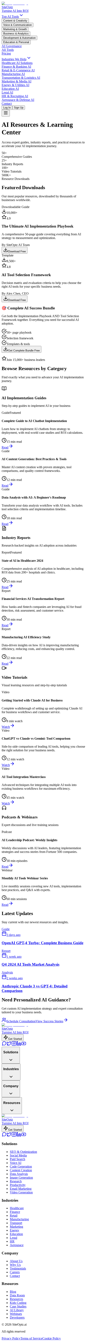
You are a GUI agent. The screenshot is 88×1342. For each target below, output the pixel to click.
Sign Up (18, 107)
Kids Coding (18, 1302)
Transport (16, 1223)
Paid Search (17, 1159)
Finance (15, 1212)
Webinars (16, 1314)
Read (5, 447)
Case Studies (18, 1306)
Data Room (17, 1295)
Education (16, 1234)
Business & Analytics (16, 33)
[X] (9, 1045)
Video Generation (21, 1192)
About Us (16, 1261)
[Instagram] (13, 1045)
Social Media (18, 1155)
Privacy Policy (11, 1338)
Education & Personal (16, 42)
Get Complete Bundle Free (24, 350)
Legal (13, 1237)
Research (16, 1181)
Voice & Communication (17, 24)
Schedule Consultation (21, 1021)
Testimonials (18, 1268)
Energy (14, 1230)
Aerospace (17, 1245)
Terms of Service (31, 1338)
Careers (15, 1272)
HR (12, 1241)
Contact (15, 1276)
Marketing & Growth (15, 29)
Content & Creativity (15, 20)
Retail (13, 1215)
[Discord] (4, 1045)
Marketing (16, 1226)
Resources (16, 1299)
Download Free (17, 251)
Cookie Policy (51, 1338)
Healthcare (17, 1208)
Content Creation (21, 1170)
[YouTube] (23, 1045)
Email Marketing (21, 1188)
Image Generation (21, 1177)
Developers (17, 1317)
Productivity (18, 1185)
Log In (7, 107)
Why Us (15, 1264)
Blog (13, 1291)
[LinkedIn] (18, 1045)
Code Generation (21, 1166)
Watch (6, 727)
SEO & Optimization (23, 1151)
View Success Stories (49, 1021)
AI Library (17, 1310)
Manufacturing (19, 1219)
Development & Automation (19, 37)
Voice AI (15, 1163)
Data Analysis (19, 1174)
